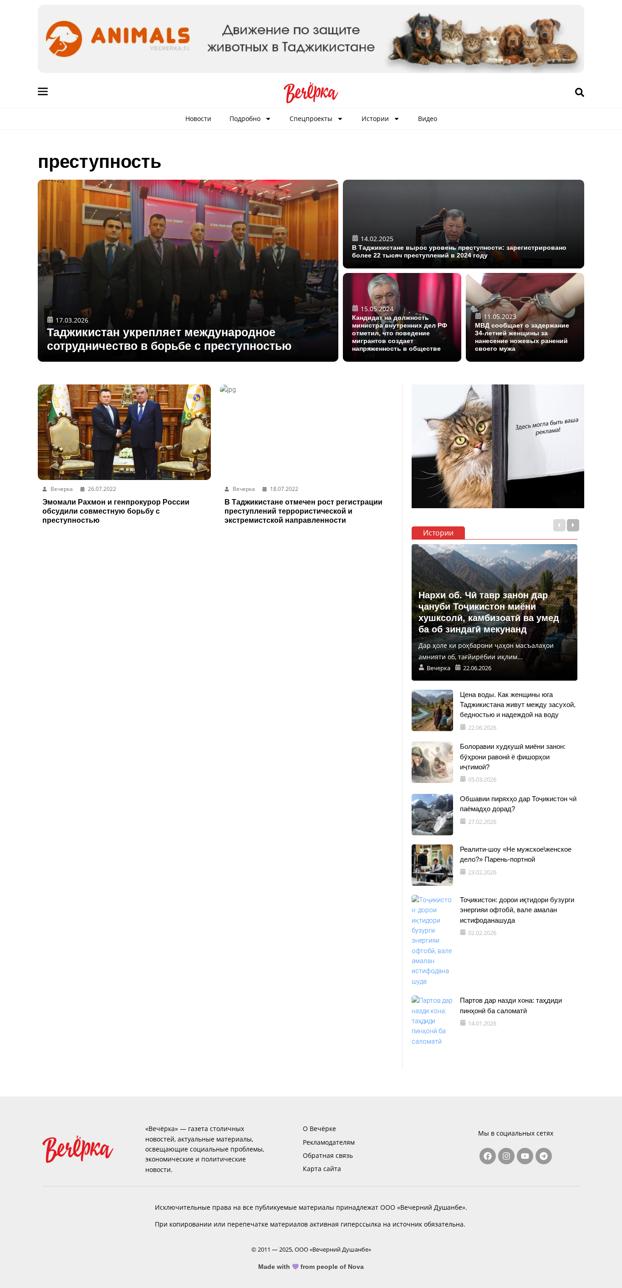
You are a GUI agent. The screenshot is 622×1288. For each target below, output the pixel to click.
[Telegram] (543, 1156)
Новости (198, 118)
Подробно (244, 118)
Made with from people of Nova (311, 1266)
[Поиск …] (579, 93)
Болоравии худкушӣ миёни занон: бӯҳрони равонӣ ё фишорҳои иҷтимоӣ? (513, 756)
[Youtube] (525, 1156)
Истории (375, 118)
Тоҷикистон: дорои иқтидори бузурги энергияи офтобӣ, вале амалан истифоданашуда (517, 910)
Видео (427, 118)
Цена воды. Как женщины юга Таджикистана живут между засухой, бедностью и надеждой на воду (518, 705)
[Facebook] (487, 1156)
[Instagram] (506, 1156)
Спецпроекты (311, 118)
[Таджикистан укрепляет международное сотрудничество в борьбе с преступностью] (188, 271)
